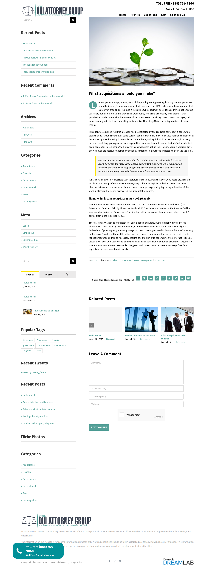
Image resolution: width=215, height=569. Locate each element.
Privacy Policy (27, 562)
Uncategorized (146, 260)
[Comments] (67, 274)
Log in (26, 226)
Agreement (28, 340)
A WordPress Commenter (35, 96)
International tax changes (46, 310)
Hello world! (95, 335)
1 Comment (110, 339)
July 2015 (27, 134)
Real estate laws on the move (140, 335)
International (127, 260)
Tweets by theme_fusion (33, 372)
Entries (28, 233)
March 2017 (28, 127)
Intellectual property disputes (38, 72)
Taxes (136, 260)
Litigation (27, 351)
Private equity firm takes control (39, 57)
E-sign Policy (76, 562)
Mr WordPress (30, 103)
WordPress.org (30, 247)
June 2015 (27, 142)
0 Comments (160, 260)
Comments (30, 240)
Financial (117, 260)
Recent (48, 274)
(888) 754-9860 (182, 3)
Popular (30, 274)
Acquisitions (29, 166)
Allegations (42, 340)
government (28, 345)
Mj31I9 (94, 260)
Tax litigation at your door (35, 65)
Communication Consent (44, 562)
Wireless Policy (63, 562)
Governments (29, 180)
